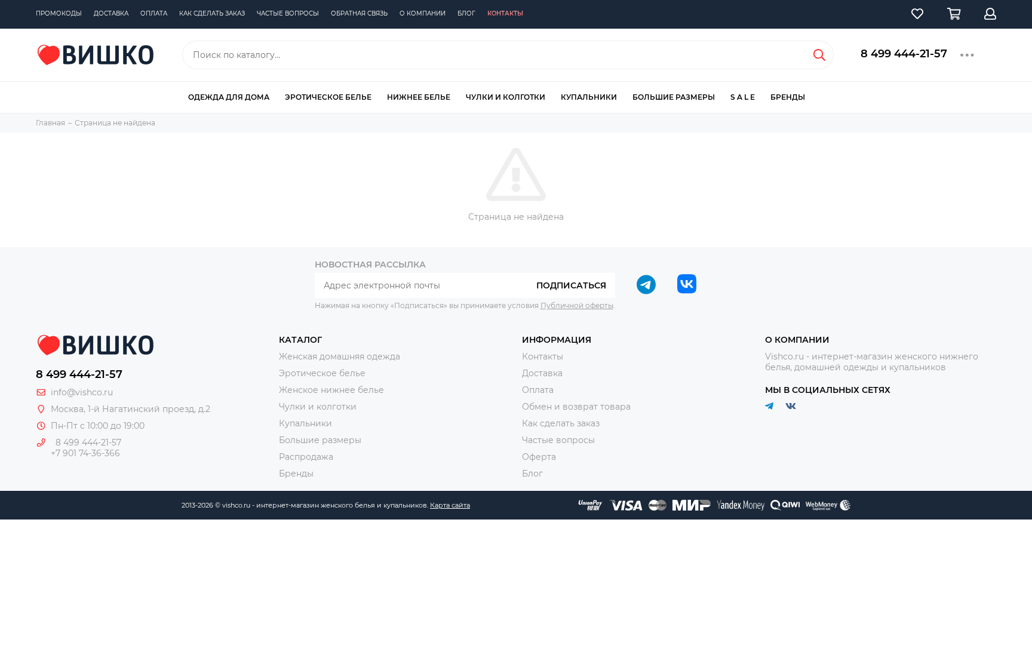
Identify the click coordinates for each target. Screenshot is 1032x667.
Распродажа (306, 456)
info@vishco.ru (82, 392)
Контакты (505, 13)
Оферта (539, 456)
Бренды (787, 97)
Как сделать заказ (212, 13)
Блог (466, 13)
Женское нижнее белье (331, 390)
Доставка (111, 13)
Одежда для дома (228, 97)
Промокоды (59, 13)
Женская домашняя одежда (339, 356)
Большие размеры (673, 97)
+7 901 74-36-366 (85, 453)
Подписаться (571, 285)
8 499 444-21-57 (904, 53)
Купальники (589, 97)
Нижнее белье (418, 97)
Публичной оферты (576, 305)
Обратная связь (359, 13)
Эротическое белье (328, 97)
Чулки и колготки (505, 97)
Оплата (153, 13)
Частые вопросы (288, 13)
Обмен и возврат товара (576, 406)
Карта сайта (450, 505)
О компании (423, 13)
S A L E (742, 97)
